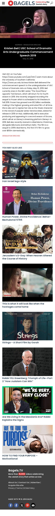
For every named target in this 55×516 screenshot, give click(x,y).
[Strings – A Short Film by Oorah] (27, 326)
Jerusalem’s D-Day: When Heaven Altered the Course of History (27, 257)
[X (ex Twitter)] (22, 505)
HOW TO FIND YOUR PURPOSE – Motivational (19, 457)
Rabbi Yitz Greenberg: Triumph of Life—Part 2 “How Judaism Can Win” (27, 380)
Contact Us (23, 482)
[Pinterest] (27, 505)
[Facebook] (10, 505)
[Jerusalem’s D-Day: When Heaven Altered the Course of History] (27, 239)
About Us (12, 482)
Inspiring (18, 45)
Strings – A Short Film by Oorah (20, 342)
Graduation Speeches (32, 45)
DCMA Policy (29, 488)
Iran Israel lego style (14, 181)
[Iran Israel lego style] (27, 165)
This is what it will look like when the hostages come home (23, 305)
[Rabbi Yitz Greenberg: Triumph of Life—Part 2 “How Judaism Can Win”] (27, 362)
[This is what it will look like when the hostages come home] (27, 283)
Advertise (35, 482)
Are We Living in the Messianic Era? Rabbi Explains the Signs (26, 418)
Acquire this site (16, 485)
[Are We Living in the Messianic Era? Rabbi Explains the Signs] (27, 400)
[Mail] (33, 505)
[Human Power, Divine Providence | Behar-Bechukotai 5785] (27, 200)
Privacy (11, 488)
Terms (19, 488)
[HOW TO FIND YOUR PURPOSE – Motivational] (27, 439)
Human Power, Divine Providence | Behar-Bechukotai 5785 (26, 218)
